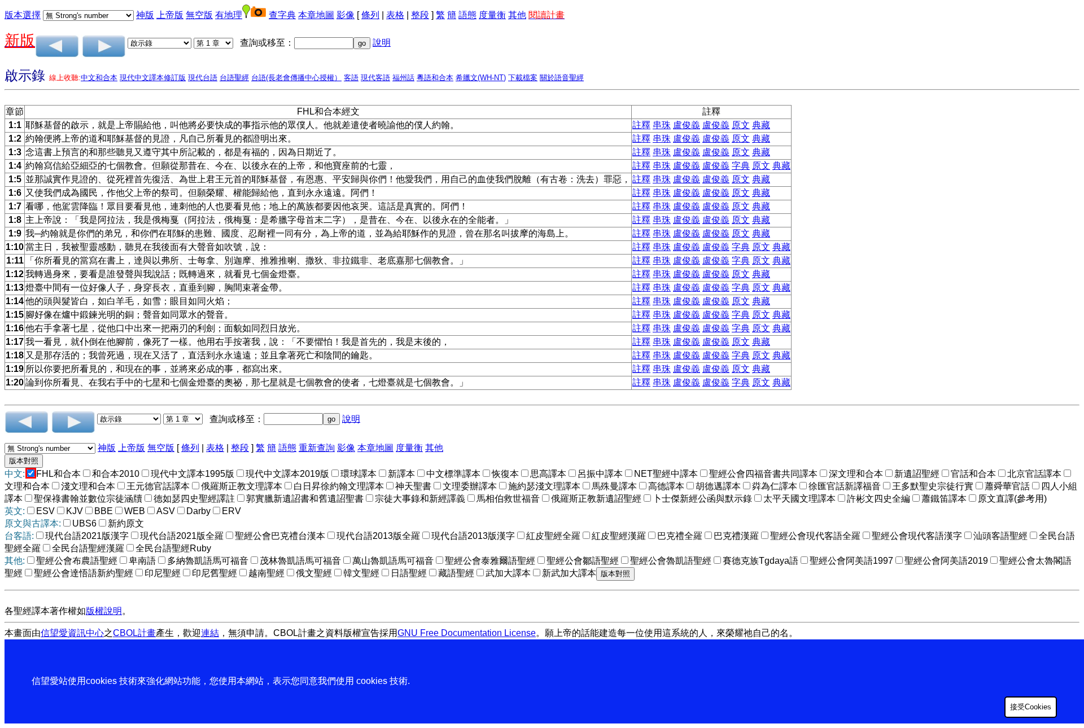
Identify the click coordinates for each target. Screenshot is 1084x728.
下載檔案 (522, 77)
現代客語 (375, 77)
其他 (517, 15)
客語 (351, 77)
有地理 (228, 15)
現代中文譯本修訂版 (153, 77)
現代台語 (202, 77)
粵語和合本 (435, 77)
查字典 (282, 15)
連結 (210, 633)
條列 (370, 15)
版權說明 (104, 611)
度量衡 (492, 15)
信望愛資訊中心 (72, 633)
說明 (382, 42)
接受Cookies (1030, 707)
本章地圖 (316, 15)
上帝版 (169, 15)
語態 (467, 15)
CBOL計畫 (134, 633)
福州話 (403, 77)
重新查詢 (317, 448)
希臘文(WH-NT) (481, 77)
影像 (345, 15)
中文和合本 (99, 77)
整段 (420, 15)
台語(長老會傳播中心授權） (296, 77)
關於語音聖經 (562, 77)
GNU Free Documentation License (466, 633)
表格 (395, 15)
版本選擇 (23, 15)
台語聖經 (234, 77)
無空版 (199, 15)
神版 (145, 15)
